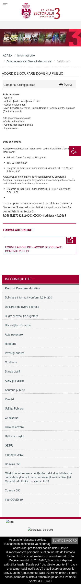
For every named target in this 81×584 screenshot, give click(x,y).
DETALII (46, 581)
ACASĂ (7, 55)
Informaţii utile (26, 55)
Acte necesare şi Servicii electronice (28, 61)
